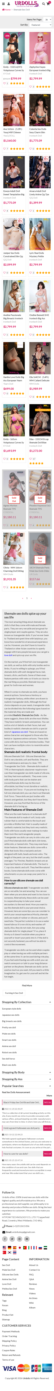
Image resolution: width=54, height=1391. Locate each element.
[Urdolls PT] (25, 1247)
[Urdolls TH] (14, 1252)
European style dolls (11, 1008)
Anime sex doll (9, 1046)
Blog (4, 1310)
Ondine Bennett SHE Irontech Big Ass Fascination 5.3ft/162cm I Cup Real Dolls (39, 317)
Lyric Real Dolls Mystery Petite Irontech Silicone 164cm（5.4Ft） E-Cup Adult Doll (38, 255)
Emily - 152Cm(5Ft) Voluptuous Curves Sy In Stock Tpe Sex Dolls (13, 69)
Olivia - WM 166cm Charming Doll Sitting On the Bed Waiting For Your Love (13, 569)
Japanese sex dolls (10, 1015)
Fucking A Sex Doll (14, 993)
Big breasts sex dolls (12, 1021)
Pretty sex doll (9, 1027)
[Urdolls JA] (20, 1247)
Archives (33, 1298)
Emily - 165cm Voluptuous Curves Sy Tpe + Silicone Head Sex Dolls (13, 441)
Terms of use (8, 1359)
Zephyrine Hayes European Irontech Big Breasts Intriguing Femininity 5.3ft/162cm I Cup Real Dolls (40, 69)
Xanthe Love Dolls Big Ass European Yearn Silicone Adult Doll (13, 379)
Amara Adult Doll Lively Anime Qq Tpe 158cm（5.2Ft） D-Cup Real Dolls (39, 193)
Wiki (31, 1302)
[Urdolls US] (4, 1247)
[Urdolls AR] (45, 1247)
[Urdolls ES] (14, 1247)
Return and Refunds (11, 1355)
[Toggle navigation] (3, 3)
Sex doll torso (8, 1058)
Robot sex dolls (9, 1052)
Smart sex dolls (9, 1039)
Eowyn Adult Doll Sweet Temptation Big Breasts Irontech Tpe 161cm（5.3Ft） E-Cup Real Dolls (13, 193)
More (49, 1095)
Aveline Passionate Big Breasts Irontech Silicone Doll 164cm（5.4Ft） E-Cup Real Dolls (13, 317)
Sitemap (6, 1319)
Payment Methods (11, 1331)
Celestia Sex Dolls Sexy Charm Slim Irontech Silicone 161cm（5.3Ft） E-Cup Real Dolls (38, 131)
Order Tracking (9, 1336)
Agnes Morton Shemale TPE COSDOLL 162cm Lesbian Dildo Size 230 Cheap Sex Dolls (13, 507)
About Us (33, 1265)
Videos (32, 1293)
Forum (5, 1305)
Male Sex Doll (8, 1269)
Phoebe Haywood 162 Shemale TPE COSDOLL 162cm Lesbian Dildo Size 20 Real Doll (40, 507)
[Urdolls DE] (9, 1247)
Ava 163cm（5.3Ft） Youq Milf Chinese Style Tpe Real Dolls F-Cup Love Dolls (14, 131)
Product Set (7, 1314)
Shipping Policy (9, 1340)
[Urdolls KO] (9, 1252)
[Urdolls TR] (4, 1252)
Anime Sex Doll (9, 1279)
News (32, 1288)
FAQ (31, 1274)
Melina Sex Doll (9, 1288)
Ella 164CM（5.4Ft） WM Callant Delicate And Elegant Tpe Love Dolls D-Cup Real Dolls (39, 379)
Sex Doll (6, 1265)
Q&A (31, 1279)
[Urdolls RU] (40, 1247)
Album (32, 1307)
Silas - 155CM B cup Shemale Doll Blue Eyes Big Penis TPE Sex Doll (39, 441)
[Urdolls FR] (35, 1247)
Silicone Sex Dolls (10, 1274)
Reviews (33, 1284)
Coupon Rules (8, 1350)
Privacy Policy (9, 1345)
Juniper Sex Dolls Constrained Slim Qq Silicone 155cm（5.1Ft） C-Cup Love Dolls (13, 255)
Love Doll (6, 1284)
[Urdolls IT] (30, 1247)
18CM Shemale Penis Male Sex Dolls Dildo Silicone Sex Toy (39, 569)
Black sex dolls (9, 1064)
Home (8, 9)
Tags (4, 1300)
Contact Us (34, 1269)
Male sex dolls (9, 1033)
